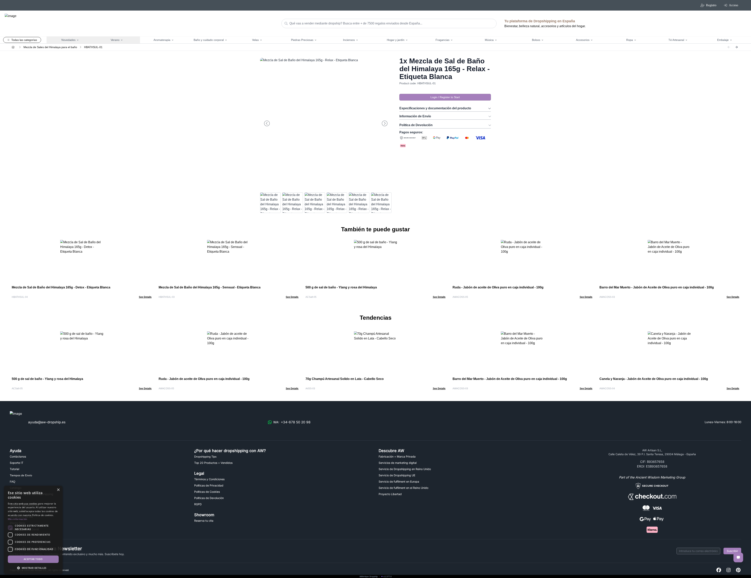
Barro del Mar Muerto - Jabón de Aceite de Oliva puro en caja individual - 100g (656, 287)
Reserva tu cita (203, 520)
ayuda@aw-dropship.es (47, 422)
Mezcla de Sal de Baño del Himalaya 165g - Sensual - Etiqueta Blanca (210, 287)
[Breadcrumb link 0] (13, 47)
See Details (145, 297)
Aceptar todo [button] (33, 559)
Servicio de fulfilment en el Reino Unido (403, 487)
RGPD (198, 504)
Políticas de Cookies (207, 491)
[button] (33, 567)
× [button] (58, 489)
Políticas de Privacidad (208, 485)
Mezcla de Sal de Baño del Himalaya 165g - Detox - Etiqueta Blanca (61, 287)
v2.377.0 (387, 576)
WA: (292, 422)
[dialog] (33, 530)
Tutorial (14, 469)
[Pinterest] (738, 570)
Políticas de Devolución (209, 498)
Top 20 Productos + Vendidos (213, 462)
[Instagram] (728, 570)
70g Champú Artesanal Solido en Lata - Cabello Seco (344, 379)
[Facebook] (719, 570)
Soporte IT (16, 462)
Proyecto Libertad (390, 494)
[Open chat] (738, 557)
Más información (17, 519)
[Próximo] (736, 47)
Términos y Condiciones (209, 479)
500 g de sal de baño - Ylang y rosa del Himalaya (341, 287)
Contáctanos (18, 456)
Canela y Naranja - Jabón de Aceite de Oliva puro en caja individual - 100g (653, 379)
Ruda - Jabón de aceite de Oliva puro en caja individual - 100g (498, 287)
